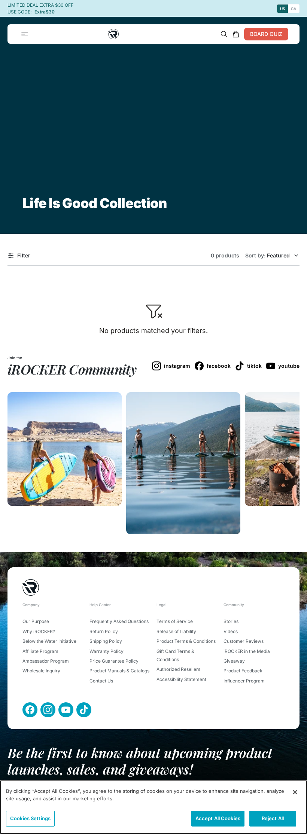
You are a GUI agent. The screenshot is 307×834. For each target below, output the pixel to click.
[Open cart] (236, 34)
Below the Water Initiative (49, 641)
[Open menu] (25, 34)
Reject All (273, 818)
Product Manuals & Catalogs (119, 670)
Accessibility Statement (181, 679)
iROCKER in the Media (247, 651)
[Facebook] (29, 709)
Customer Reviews (244, 641)
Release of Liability (176, 631)
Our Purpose (35, 621)
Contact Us (101, 681)
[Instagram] (47, 709)
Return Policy (103, 631)
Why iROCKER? (38, 631)
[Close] (295, 792)
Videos (231, 631)
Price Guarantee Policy (114, 661)
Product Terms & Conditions (186, 641)
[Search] (224, 34)
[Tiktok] (83, 709)
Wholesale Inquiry (41, 670)
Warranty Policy (106, 651)
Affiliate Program (40, 651)
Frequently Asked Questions (119, 621)
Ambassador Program (45, 661)
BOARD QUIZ (266, 34)
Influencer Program (244, 681)
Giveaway (234, 661)
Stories (231, 621)
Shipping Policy (105, 641)
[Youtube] (65, 709)
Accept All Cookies (217, 818)
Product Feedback (243, 670)
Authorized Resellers (178, 669)
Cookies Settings (30, 818)
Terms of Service (174, 621)
